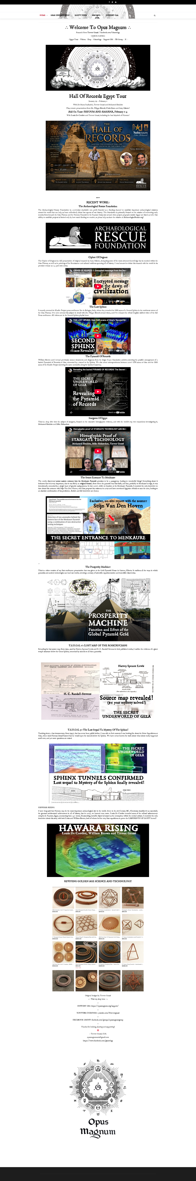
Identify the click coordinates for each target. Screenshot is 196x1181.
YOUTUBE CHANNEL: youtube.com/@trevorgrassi (98, 1013)
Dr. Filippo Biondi (98, 108)
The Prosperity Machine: (98, 567)
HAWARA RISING (46, 807)
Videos (83, 39)
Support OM (108, 39)
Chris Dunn (110, 108)
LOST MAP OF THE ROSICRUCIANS (105, 645)
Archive (96, 15)
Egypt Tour (74, 39)
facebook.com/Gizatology (110, 32)
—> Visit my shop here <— (98, 999)
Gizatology (97, 39)
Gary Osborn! (124, 108)
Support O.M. (112, 15)
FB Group (119, 39)
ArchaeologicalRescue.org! (134, 217)
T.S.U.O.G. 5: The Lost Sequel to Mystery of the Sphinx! (98, 729)
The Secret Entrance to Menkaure (98, 477)
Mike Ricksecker (62, 424)
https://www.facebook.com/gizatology (98, 1040)
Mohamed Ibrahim (45, 424)
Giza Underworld (60, 15)
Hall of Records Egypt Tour (98, 96)
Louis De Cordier (78, 115)
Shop (89, 39)
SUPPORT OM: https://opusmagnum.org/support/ (98, 1006)
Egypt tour (81, 15)
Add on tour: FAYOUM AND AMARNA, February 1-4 (98, 111)
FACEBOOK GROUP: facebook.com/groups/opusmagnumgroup (98, 1020)
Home (42, 15)
